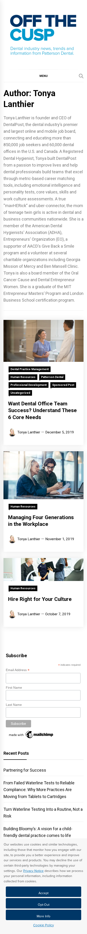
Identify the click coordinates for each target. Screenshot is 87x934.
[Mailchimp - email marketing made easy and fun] (31, 738)
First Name (14, 687)
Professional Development (28, 385)
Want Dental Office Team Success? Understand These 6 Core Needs (42, 411)
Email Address (17, 670)
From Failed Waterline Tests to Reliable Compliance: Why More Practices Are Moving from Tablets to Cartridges (38, 789)
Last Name (14, 705)
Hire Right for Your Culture (40, 599)
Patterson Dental (52, 377)
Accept (43, 893)
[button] (43, 76)
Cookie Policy (43, 925)
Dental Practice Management (29, 369)
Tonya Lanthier (28, 432)
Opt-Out (43, 905)
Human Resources (22, 377)
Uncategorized (20, 392)
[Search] (81, 75)
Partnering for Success (24, 770)
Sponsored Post (63, 385)
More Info (43, 916)
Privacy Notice (33, 871)
